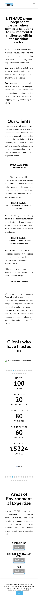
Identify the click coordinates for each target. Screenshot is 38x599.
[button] (6, 370)
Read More (19, 547)
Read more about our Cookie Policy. (19, 590)
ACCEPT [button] (19, 593)
